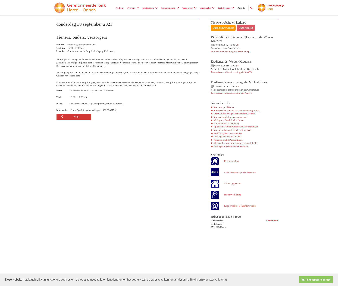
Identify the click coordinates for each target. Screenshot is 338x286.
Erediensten (148, 8)
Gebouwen (187, 8)
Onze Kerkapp (246, 28)
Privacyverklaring (232, 194)
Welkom (119, 8)
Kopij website (230, 205)
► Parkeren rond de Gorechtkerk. (227, 140)
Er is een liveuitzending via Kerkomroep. (230, 51)
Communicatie (168, 8)
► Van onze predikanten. (223, 107)
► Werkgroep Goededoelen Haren (227, 120)
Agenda (241, 8)
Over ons (131, 8)
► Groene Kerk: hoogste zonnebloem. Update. (233, 113)
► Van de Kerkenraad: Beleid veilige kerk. (231, 130)
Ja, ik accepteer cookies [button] (316, 279)
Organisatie (205, 8)
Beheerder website (247, 205)
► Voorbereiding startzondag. (225, 123)
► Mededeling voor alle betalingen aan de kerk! (234, 143)
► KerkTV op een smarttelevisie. (226, 133)
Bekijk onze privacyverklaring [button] (208, 279)
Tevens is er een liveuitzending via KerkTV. (231, 72)
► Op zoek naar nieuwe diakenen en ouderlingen (234, 126)
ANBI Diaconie (248, 172)
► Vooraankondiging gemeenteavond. (229, 117)
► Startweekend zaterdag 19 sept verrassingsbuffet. (235, 110)
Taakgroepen (224, 8)
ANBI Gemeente (232, 172)
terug (76, 116)
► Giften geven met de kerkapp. (226, 136)
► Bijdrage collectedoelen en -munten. (229, 146)
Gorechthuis (272, 220)
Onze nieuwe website (223, 28)
